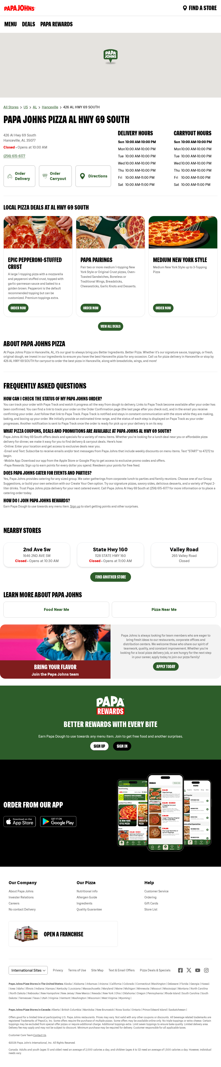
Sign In (122, 746)
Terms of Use (77, 970)
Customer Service (156, 891)
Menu (10, 24)
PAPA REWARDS (56, 24)
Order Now (18, 308)
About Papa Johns (21, 891)
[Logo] (20, 8)
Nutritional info (87, 891)
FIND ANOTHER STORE (110, 576)
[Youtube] (199, 970)
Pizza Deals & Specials (155, 970)
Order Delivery (22, 176)
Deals (28, 24)
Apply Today (165, 666)
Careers (14, 903)
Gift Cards (151, 903)
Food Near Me (56, 609)
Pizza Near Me (164, 609)
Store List (150, 909)
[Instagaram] (208, 970)
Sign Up (99, 746)
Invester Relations (21, 897)
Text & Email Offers (122, 970)
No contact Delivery (22, 909)
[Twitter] (190, 970)
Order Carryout (58, 176)
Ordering (150, 897)
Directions (97, 176)
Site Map (97, 970)
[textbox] (110, 414)
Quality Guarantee (89, 909)
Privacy (58, 970)
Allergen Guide (87, 897)
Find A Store (203, 7)
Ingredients (84, 903)
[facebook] (182, 970)
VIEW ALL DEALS (111, 326)
